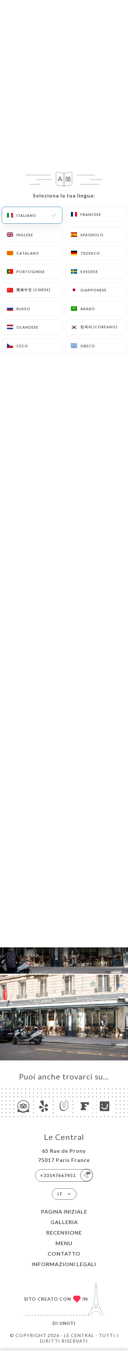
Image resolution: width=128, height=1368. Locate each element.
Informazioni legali (64, 1264)
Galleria (64, 1222)
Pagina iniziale (64, 1211)
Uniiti (67, 1323)
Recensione (64, 1232)
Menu (64, 1243)
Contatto (64, 1253)
